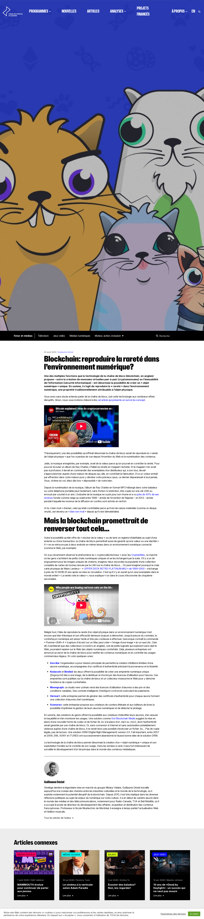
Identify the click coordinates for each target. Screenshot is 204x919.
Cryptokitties (138, 554)
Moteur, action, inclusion (108, 335)
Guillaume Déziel (65, 352)
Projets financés (143, 11)
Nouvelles (69, 11)
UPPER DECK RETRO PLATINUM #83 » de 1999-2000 (114, 568)
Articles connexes (36, 842)
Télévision (43, 335)
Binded (68, 671)
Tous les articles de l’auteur (57, 818)
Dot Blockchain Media (123, 718)
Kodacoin (55, 671)
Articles (93, 11)
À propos (178, 11)
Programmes (38, 11)
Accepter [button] (194, 914)
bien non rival (77, 511)
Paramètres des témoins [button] (173, 914)
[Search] (157, 336)
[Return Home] (13, 11)
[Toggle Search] (199, 11)
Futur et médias (23, 335)
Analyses (116, 11)
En (193, 11)
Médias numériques (79, 335)
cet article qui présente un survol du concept (121, 399)
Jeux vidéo (59, 335)
